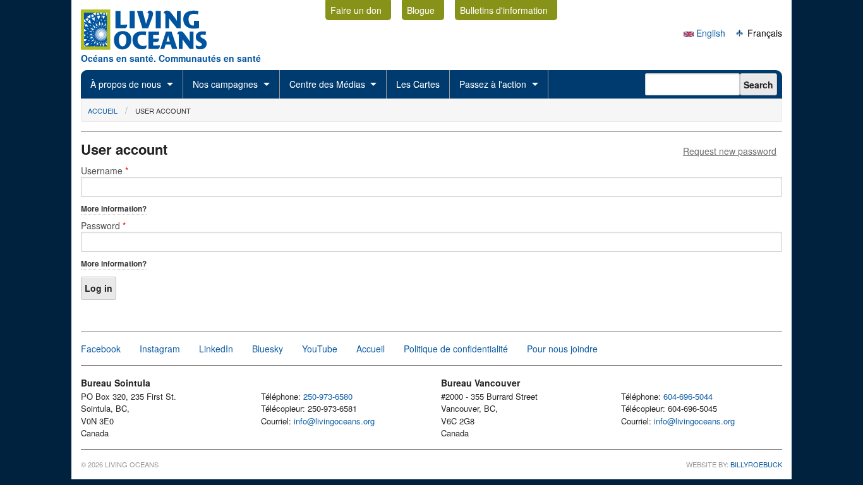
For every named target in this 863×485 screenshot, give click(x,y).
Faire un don (356, 10)
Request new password (729, 151)
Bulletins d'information (504, 10)
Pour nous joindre (562, 348)
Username (104, 170)
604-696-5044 (688, 396)
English (709, 33)
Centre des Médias (327, 84)
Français (763, 33)
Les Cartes (418, 84)
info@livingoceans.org (334, 421)
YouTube (319, 348)
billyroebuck (756, 464)
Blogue (421, 10)
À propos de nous (125, 84)
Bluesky (267, 348)
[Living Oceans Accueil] (155, 46)
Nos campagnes (225, 84)
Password (103, 225)
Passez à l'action (492, 84)
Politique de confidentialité (456, 348)
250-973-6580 (328, 396)
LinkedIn (216, 348)
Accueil (103, 110)
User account (163, 110)
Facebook (101, 348)
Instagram (160, 348)
